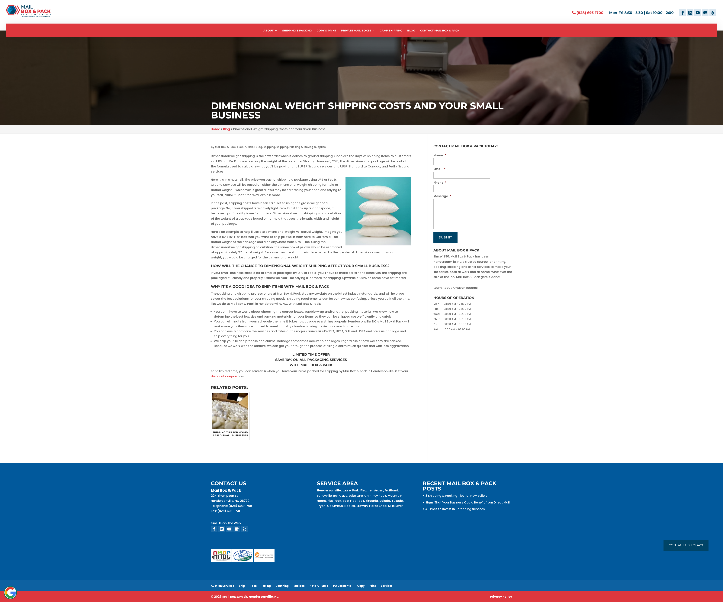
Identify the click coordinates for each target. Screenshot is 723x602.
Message (442, 196)
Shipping (269, 147)
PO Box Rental (342, 586)
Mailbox (299, 586)
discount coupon (224, 376)
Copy (361, 586)
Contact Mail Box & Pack (439, 30)
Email (439, 169)
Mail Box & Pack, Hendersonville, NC (250, 596)
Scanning (282, 586)
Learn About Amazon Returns (455, 288)
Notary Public (319, 586)
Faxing (266, 586)
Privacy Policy (501, 596)
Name (439, 155)
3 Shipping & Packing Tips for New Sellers (456, 496)
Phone (440, 183)
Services (387, 586)
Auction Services (222, 586)
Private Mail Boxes (356, 30)
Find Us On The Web (226, 523)
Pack (253, 586)
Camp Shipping (391, 30)
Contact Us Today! (686, 545)
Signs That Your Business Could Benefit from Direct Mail (467, 502)
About (268, 30)
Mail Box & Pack (225, 147)
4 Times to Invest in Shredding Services (455, 509)
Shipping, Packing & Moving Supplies (301, 147)
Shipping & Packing (297, 30)
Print (372, 586)
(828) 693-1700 (589, 13)
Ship (242, 586)
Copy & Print (326, 30)
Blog (411, 30)
